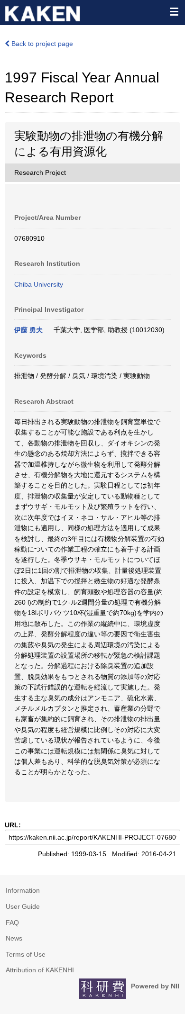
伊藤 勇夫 (28, 330)
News (14, 938)
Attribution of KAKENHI (40, 970)
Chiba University (38, 284)
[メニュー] (173, 11)
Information (23, 890)
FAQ (12, 922)
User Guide (23, 906)
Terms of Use (26, 954)
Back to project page (41, 43)
